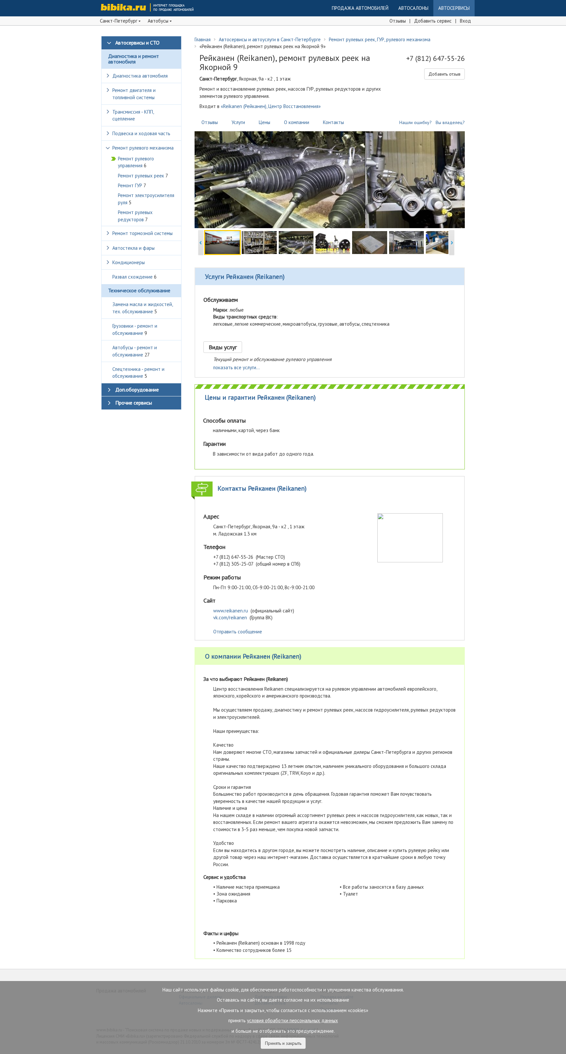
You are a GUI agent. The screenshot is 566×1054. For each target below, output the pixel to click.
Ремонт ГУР (132, 185)
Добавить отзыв (444, 74)
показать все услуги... (236, 367)
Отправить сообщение (237, 631)
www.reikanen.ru (230, 611)
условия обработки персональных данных (292, 1020)
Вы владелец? (450, 122)
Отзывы (397, 21)
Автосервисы (454, 8)
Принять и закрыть (283, 1043)
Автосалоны (413, 8)
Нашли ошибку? (415, 122)
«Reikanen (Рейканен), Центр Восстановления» (271, 106)
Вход (465, 21)
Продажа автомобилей (360, 8)
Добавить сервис (433, 21)
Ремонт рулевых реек (143, 176)
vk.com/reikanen (230, 617)
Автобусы (159, 21)
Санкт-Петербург (119, 21)
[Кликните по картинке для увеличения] (410, 537)
